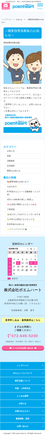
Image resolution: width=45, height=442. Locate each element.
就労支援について (22, 381)
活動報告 (11, 161)
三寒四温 (11, 209)
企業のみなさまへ (22, 411)
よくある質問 (22, 396)
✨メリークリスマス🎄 (17, 229)
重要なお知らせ (13, 171)
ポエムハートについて (22, 373)
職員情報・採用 (22, 419)
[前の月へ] (27, 248)
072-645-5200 (25, 336)
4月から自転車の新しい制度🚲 (20, 199)
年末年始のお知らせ (15, 224)
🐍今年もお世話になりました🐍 (21, 219)
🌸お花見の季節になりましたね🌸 (22, 204)
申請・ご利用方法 (22, 388)
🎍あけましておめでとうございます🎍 (24, 214)
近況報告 (11, 166)
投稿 (9, 156)
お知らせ (11, 151)
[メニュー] (40, 4)
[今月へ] (31, 248)
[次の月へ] (35, 248)
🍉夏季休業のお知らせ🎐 (18, 182)
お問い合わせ (22, 426)
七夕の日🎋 (12, 187)
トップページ (22, 365)
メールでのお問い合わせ (22, 348)
